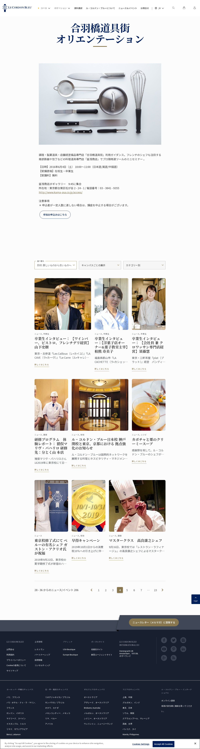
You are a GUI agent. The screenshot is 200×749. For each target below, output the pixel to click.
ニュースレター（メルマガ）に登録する (154, 622)
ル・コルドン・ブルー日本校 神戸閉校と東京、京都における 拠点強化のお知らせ (99, 443)
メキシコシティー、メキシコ (57, 713)
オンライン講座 (168, 700)
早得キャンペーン (86, 540)
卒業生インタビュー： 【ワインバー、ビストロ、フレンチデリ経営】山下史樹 (62, 342)
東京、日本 (127, 707)
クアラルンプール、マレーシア (136, 718)
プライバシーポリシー (16, 660)
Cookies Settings (141, 744)
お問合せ (10, 649)
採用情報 (38, 660)
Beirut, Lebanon (14, 734)
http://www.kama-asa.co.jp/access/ (60, 192)
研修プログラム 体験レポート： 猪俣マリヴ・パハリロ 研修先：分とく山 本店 (50, 445)
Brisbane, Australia (92, 707)
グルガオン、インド (131, 702)
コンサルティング (42, 665)
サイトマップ (12, 670)
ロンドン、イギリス (15, 713)
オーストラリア (90, 697)
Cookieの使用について (16, 665)
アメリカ (49, 723)
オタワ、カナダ (52, 707)
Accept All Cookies (163, 744)
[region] (100, 744)
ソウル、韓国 (128, 713)
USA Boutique (69, 649)
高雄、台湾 (127, 723)
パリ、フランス (13, 697)
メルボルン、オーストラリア (96, 713)
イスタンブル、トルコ (16, 723)
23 (155, 590)
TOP (196, 601)
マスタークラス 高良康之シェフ (135, 540)
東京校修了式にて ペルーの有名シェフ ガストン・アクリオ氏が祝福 (50, 546)
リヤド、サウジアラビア (17, 729)
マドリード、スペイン (16, 718)
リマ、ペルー (51, 718)
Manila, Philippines (131, 734)
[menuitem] (173, 8)
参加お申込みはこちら (55, 214)
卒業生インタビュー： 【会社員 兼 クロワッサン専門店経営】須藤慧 (148, 344)
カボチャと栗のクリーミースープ (148, 441)
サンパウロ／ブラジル (54, 702)
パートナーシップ (42, 654)
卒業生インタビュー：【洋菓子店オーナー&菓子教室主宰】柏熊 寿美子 (111, 344)
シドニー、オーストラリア (95, 718)
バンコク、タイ (129, 729)
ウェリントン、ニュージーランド (98, 723)
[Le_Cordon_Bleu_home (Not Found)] (17, 8)
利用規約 (10, 654)
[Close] (195, 743)
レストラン (39, 649)
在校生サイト (97, 649)
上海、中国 (127, 697)
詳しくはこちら (41, 364)
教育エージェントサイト (101, 654)
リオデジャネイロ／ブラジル (57, 697)
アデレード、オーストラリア (96, 702)
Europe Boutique (70, 654)
